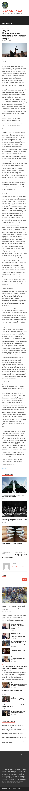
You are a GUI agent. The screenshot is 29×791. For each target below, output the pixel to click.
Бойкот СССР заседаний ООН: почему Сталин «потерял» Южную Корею (14, 520)
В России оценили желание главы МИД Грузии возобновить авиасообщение (19, 642)
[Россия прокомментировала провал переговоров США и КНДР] (6, 661)
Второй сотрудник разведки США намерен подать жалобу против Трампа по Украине (19, 684)
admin (10, 40)
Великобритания (5, 28)
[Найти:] (14, 579)
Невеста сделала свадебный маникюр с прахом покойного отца (12, 544)
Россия (3, 604)
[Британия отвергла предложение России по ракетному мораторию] (14, 493)
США (3, 664)
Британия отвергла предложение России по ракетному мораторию (13, 495)
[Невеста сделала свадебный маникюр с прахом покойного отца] (14, 542)
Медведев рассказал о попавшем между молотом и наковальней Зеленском (18, 635)
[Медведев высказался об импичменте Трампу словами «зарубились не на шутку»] (6, 629)
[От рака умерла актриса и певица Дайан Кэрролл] (6, 716)
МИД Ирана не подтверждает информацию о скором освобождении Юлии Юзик (19, 698)
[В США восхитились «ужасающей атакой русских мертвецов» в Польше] (14, 603)
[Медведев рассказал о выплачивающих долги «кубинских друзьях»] (6, 653)
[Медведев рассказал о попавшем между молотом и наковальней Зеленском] (6, 638)
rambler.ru (4, 468)
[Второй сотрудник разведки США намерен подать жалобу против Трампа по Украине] (6, 687)
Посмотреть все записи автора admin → (18, 567)
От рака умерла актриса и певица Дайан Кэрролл (18, 711)
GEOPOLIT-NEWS (13, 10)
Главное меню (7, 23)
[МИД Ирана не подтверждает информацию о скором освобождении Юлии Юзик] (6, 701)
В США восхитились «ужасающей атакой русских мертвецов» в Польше (13, 608)
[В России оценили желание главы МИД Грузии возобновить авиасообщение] (6, 646)
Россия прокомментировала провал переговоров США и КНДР (19, 658)
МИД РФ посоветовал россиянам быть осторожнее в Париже (12, 691)
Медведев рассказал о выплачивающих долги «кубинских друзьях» (18, 650)
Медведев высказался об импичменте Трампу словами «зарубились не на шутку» (18, 626)
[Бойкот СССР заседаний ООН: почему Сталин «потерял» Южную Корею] (14, 517)
